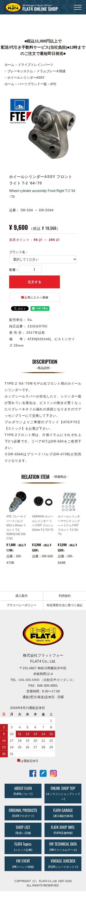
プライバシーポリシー (21, 605)
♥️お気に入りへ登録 (34, 297)
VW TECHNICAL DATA (63, 847)
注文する (35, 282)
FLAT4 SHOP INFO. (63, 830)
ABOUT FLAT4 (23, 791)
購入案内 (22, 595)
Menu (77, 4)
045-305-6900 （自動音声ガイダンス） (47, 680)
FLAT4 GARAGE (63, 813)
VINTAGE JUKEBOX (63, 864)
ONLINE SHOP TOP (63, 793)
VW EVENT (23, 864)
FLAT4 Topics (23, 847)
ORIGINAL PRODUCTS (23, 813)
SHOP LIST (23, 830)
